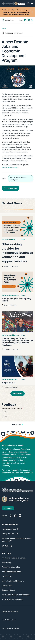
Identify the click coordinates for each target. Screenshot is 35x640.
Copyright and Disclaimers (10, 611)
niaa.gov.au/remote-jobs (10, 167)
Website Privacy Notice (9, 620)
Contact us (8, 508)
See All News (17, 393)
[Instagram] (11, 515)
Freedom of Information (11, 567)
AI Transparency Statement (12, 599)
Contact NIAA (7, 585)
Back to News (12, 188)
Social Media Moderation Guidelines (16, 594)
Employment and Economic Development (18, 178)
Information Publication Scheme (14, 557)
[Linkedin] (20, 515)
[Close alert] (32, 12)
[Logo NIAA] (13, 3)
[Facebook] (15, 515)
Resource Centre (8, 590)
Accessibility (6, 562)
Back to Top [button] (16, 424)
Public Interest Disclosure (11, 571)
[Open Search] (28, 3)
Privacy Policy (7, 576)
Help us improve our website (10, 628)
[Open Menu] (32, 3)
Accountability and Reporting (13, 581)
